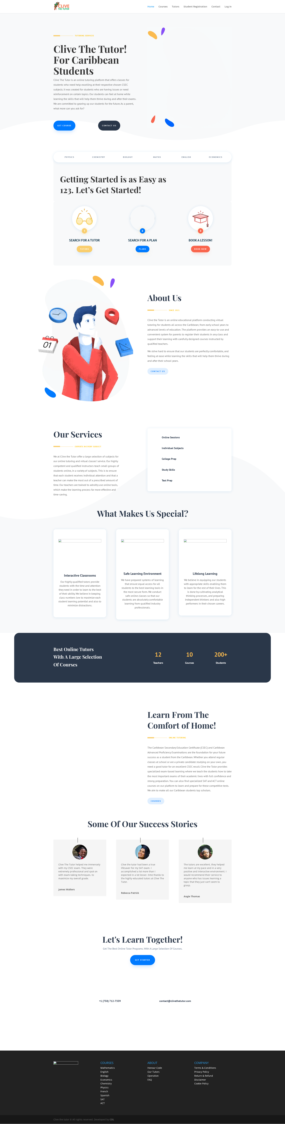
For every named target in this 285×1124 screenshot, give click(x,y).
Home (150, 6)
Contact (215, 6)
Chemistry (98, 157)
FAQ (149, 1079)
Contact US (158, 371)
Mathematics (107, 1067)
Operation (153, 1075)
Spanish (104, 1095)
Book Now (200, 249)
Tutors (175, 6)
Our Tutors (153, 1071)
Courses (163, 6)
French (104, 1091)
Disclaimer (200, 1079)
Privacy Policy (201, 1071)
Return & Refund (203, 1075)
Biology (128, 157)
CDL (112, 1119)
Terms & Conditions (205, 1067)
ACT (102, 1103)
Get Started (142, 960)
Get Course (64, 125)
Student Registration (195, 6)
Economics (215, 157)
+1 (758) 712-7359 (110, 1001)
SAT (102, 1099)
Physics (69, 157)
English (186, 157)
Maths (157, 157)
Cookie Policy (201, 1083)
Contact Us (109, 125)
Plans (142, 249)
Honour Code (154, 1067)
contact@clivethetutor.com (175, 1001)
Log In (228, 6)
